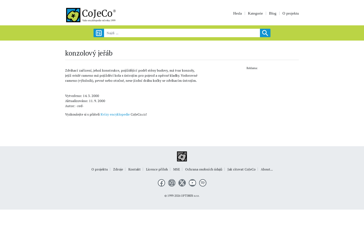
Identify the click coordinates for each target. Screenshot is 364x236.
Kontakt (134, 169)
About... (267, 169)
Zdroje (118, 169)
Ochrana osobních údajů (203, 169)
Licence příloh (157, 169)
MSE (176, 169)
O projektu (290, 13)
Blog (272, 13)
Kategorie (255, 13)
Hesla (237, 13)
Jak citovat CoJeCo (242, 169)
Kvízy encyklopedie (115, 114)
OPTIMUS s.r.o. (190, 196)
